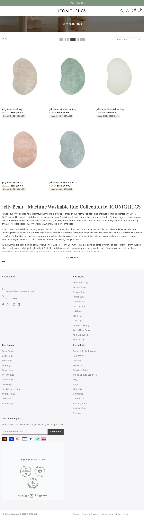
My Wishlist (78, 365)
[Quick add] (19, 103)
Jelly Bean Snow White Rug (110, 109)
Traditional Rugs (81, 282)
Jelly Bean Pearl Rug (12, 109)
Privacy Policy (107, 514)
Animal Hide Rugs (81, 330)
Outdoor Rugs (79, 306)
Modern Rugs (79, 287)
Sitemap (77, 413)
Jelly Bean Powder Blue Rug (63, 182)
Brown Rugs (7, 370)
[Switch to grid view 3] (73, 39)
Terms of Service (90, 514)
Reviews (77, 360)
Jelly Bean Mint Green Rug (62, 109)
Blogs (75, 384)
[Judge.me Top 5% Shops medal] (33, 483)
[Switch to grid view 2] (67, 39)
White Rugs (7, 403)
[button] (39, 103)
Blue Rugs (6, 365)
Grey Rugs (7, 384)
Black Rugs (7, 360)
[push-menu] (4, 11)
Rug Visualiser (79, 408)
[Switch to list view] (61, 39)
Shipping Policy (80, 403)
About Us (77, 389)
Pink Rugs (6, 398)
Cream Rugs (8, 374)
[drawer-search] (122, 11)
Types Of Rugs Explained (85, 374)
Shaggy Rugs (79, 292)
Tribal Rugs (78, 315)
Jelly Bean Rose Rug (12, 182)
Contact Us (78, 398)
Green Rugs (7, 379)
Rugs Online (79, 355)
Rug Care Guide (80, 370)
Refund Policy (122, 514)
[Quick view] (45, 103)
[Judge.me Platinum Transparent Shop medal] (26, 471)
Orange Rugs (8, 393)
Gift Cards (78, 393)
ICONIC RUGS (32, 514)
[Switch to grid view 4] (81, 39)
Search (76, 514)
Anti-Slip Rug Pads (82, 334)
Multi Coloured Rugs (12, 389)
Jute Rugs (78, 320)
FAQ (75, 379)
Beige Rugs (7, 351)
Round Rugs (78, 296)
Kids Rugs (77, 311)
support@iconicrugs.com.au (20, 291)
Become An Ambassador (85, 351)
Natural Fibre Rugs (81, 325)
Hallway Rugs (79, 339)
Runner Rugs (79, 301)
